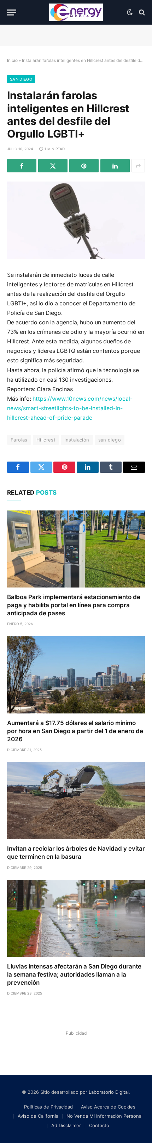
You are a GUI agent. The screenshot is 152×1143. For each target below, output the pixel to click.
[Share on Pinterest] (84, 165)
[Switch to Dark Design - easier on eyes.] (129, 12)
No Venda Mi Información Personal (104, 1116)
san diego (109, 440)
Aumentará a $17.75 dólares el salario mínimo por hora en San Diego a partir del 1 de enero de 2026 (75, 731)
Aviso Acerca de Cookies (108, 1107)
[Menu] (11, 12)
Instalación (76, 440)
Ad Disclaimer (66, 1125)
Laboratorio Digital (109, 1092)
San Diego (21, 79)
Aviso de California (38, 1116)
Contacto (99, 1125)
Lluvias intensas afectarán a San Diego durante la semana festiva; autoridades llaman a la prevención (74, 974)
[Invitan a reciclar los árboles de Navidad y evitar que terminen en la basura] (76, 800)
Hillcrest (46, 440)
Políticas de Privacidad (48, 1107)
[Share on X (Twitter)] (53, 165)
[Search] (141, 12)
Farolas (19, 440)
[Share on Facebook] (21, 165)
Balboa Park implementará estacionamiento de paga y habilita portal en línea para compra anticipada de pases (73, 605)
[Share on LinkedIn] (115, 165)
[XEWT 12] (76, 12)
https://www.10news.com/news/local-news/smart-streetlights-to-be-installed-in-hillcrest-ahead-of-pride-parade (70, 408)
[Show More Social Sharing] (138, 165)
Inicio (12, 60)
